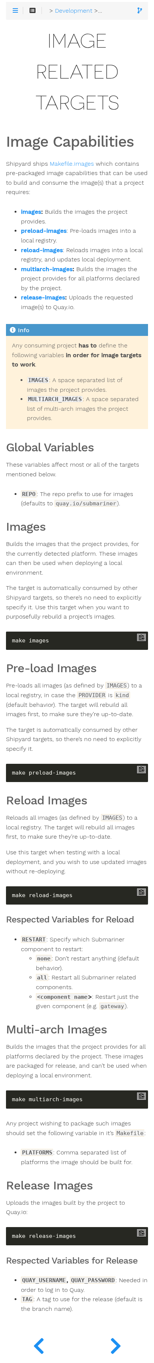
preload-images (44, 231)
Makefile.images (72, 164)
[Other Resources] (115, 1344)
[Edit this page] (140, 11)
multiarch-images (47, 269)
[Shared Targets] (38, 1344)
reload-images (42, 250)
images (31, 212)
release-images (43, 297)
